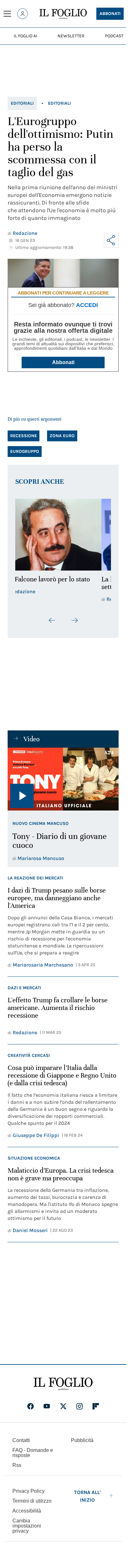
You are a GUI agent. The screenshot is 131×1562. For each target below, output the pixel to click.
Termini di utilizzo (32, 1501)
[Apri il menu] (7, 14)
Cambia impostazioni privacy (26, 1526)
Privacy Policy (28, 1491)
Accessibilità (26, 1510)
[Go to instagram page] (79, 1406)
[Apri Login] (22, 13)
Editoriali (22, 103)
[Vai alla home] (63, 14)
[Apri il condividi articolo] (111, 240)
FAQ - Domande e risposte (32, 1452)
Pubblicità (82, 1440)
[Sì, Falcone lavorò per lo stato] (63, 535)
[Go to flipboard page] (96, 1406)
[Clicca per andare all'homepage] (63, 1384)
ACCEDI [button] (87, 305)
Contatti (21, 1440)
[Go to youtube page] (47, 1406)
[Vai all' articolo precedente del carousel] (52, 620)
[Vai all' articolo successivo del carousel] (74, 620)
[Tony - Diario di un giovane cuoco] (63, 779)
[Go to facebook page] (30, 1406)
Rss (16, 1465)
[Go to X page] (63, 1406)
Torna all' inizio (87, 1496)
